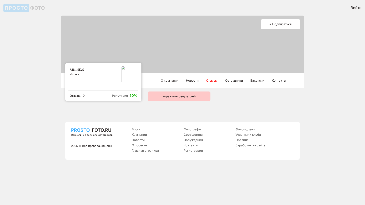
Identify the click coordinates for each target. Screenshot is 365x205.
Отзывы (211, 80)
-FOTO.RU (91, 130)
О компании (169, 80)
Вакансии (257, 80)
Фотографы (192, 129)
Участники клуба (248, 134)
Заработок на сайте (250, 145)
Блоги (136, 129)
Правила (242, 140)
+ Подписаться (280, 24)
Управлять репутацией (179, 96)
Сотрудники (234, 80)
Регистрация (193, 150)
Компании (139, 134)
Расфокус (77, 69)
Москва (74, 74)
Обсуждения (193, 140)
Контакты (279, 80)
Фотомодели (245, 129)
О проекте (139, 145)
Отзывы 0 (77, 96)
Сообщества (193, 134)
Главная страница (145, 150)
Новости (192, 80)
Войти (356, 8)
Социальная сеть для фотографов (92, 134)
